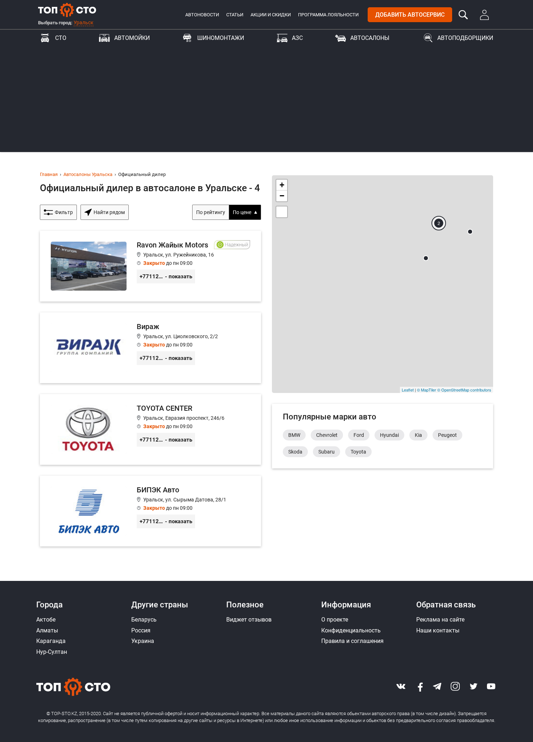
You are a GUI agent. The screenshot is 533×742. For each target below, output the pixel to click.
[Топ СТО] (67, 10)
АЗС (297, 37)
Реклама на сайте (440, 619)
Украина (142, 641)
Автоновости (202, 14)
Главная (49, 174)
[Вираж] (150, 347)
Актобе (45, 619)
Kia (418, 435)
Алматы (47, 630)
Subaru (326, 452)
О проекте (334, 619)
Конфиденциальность (351, 630)
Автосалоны (369, 37)
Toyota (358, 452)
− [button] (282, 195)
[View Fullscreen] (281, 211)
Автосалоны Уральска (87, 174)
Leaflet (408, 390)
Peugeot (447, 435)
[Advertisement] (266, 101)
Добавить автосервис (410, 14)
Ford (359, 435)
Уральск (84, 22)
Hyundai (389, 435)
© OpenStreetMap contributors (464, 390)
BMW (294, 435)
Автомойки (132, 37)
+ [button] (282, 184)
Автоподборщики (465, 37)
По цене (242, 212)
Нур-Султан (51, 651)
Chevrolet (327, 435)
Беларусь (144, 619)
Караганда (51, 641)
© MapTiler (426, 390)
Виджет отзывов (249, 619)
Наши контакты (437, 630)
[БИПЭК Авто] (150, 511)
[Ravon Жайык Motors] (150, 266)
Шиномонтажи (220, 37)
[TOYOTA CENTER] (150, 429)
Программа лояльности (328, 14)
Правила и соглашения (352, 641)
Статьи (234, 14)
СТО (60, 37)
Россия (140, 630)
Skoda (295, 452)
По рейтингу (210, 212)
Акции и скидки (271, 14)
